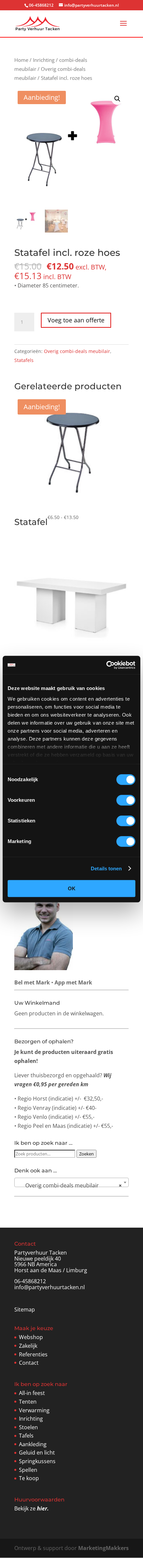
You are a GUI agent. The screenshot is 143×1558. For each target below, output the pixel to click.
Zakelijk (28, 1345)
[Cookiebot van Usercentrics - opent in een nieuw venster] (106, 665)
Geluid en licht (37, 1452)
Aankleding (33, 1444)
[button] (117, 99)
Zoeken (86, 1154)
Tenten (28, 1401)
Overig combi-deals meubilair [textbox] (69, 1185)
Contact (29, 1362)
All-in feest (32, 1393)
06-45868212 (30, 1281)
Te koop (29, 1478)
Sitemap (24, 1309)
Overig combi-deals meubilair (77, 351)
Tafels (26, 1435)
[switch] (125, 800)
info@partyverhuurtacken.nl (49, 1287)
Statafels (24, 360)
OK (71, 888)
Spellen (28, 1469)
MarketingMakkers (103, 1548)
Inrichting (44, 60)
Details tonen (106, 868)
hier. (43, 1508)
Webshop (31, 1337)
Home (21, 60)
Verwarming (34, 1410)
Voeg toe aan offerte (76, 320)
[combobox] (71, 1182)
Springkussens (37, 1461)
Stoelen (28, 1427)
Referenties (33, 1354)
